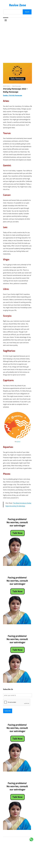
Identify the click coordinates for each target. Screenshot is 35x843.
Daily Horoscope (16, 86)
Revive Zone (17, 5)
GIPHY (18, 442)
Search (27, 12)
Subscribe (7, 711)
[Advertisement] (17, 41)
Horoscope (18, 95)
